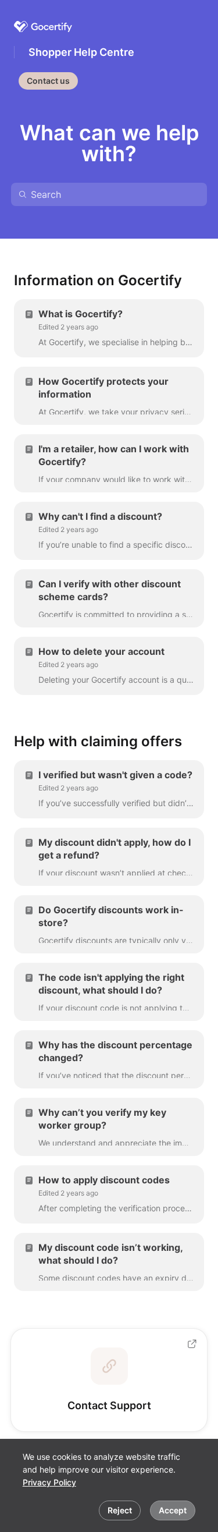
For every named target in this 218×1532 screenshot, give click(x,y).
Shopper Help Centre (81, 52)
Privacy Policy (49, 1482)
